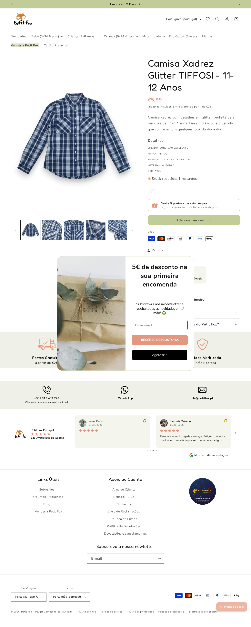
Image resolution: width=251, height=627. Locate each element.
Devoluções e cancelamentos (125, 533)
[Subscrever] (159, 559)
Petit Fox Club (123, 497)
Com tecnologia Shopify (58, 611)
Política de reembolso (171, 611)
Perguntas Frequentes (47, 497)
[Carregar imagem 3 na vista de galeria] (74, 230)
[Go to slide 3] (150, 450)
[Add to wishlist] (152, 191)
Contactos (124, 504)
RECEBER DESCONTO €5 (160, 340)
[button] (47, 36)
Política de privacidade (140, 611)
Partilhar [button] (158, 250)
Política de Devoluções (124, 526)
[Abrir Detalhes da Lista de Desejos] (208, 19)
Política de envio (87, 611)
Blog (46, 504)
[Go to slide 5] (156, 450)
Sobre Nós (47, 489)
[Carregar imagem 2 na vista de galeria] (52, 230)
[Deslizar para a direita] (132, 230)
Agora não (159, 355)
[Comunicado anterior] (12, 4)
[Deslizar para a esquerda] (15, 230)
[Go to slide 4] (153, 450)
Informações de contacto (203, 611)
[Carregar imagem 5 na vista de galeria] (117, 230)
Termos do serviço (112, 611)
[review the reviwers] (144, 421)
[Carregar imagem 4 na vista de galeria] (95, 230)
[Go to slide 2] (147, 450)
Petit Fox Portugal (32, 611)
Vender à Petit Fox (48, 511)
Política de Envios (124, 519)
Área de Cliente (123, 489)
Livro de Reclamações (124, 511)
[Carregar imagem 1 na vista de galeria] (30, 230)
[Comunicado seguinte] (239, 4)
